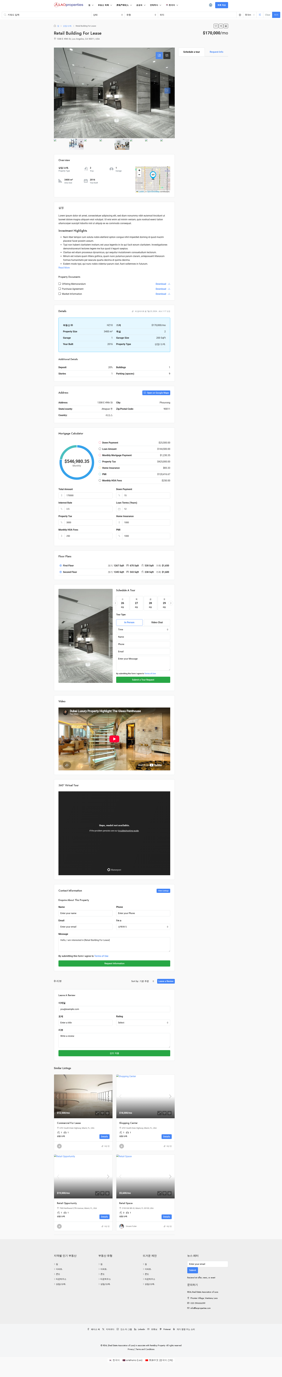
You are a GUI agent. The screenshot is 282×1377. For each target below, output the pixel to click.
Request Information (114, 963)
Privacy (131, 1349)
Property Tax (65, 516)
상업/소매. (67, 26)
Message (63, 934)
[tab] (159, 55)
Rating (119, 1016)
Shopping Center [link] (128, 1123)
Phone (119, 907)
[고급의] (259, 15)
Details (104, 1136)
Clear (267, 15)
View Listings (163, 891)
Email (61, 920)
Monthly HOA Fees (68, 529)
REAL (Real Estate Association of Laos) (119, 1345)
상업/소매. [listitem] (61, 1284)
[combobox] (108, 15)
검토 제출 (114, 1053)
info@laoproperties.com (200, 1308)
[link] (83, 1096)
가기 (276, 15)
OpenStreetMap (153, 191)
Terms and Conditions (145, 1349)
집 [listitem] (57, 1264)
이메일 (62, 1003)
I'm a (118, 920)
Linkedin (141, 1329)
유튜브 (154, 1329)
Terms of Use (150, 673)
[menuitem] (211, 5)
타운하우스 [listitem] (61, 1279)
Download (161, 284)
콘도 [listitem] (58, 1274)
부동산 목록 (103, 5)
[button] (216, 26)
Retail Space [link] (125, 1203)
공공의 (139, 5)
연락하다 (154, 5)
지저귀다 (109, 1329)
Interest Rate (65, 502)
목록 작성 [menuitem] (222, 5)
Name (61, 907)
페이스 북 (95, 1329)
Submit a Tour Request (143, 679)
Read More (64, 267)
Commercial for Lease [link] (69, 1123)
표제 (60, 1016)
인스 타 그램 (126, 1329)
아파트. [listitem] (59, 1269)
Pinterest (167, 1329)
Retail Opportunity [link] (67, 1203)
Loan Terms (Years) (126, 502)
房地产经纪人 (122, 5)
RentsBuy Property (157, 1345)
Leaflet (141, 191)
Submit (192, 1270)
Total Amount (65, 489)
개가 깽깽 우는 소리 (185, 1329)
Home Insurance (125, 516)
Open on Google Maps (157, 392)
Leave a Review (165, 981)
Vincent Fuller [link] (131, 1226)
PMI (118, 529)
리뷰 (60, 1030)
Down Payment (124, 489)
